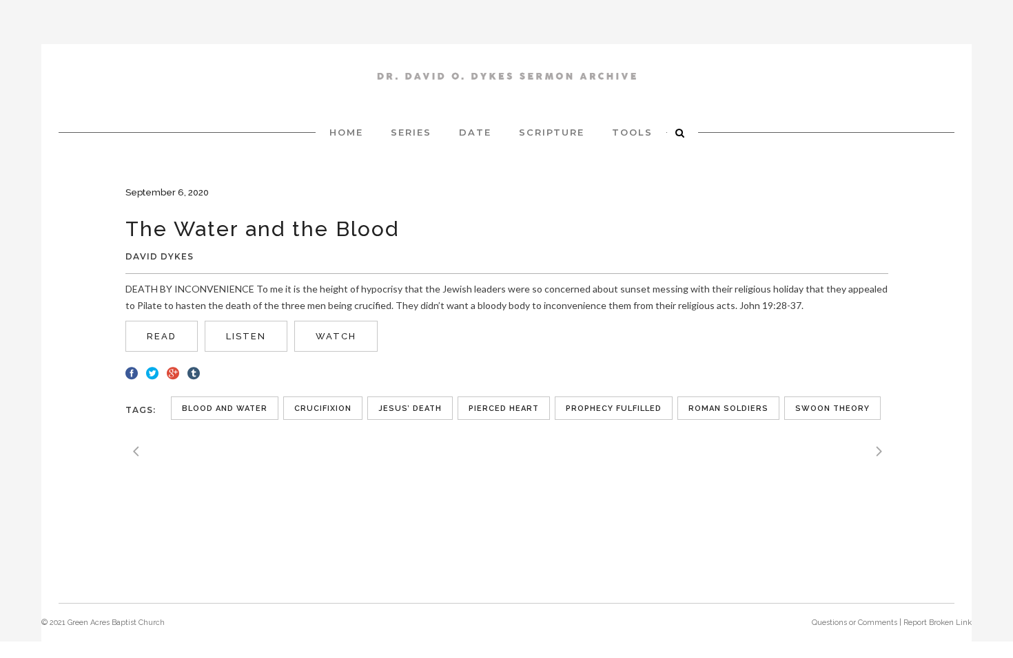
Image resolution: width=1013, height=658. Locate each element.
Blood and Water (224, 408)
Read (161, 336)
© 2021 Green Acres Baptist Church (103, 622)
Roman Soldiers (728, 408)
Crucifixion (322, 408)
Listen (246, 336)
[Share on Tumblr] (193, 371)
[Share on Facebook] (131, 371)
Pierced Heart (504, 408)
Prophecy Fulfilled (614, 408)
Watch (336, 336)
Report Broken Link (937, 622)
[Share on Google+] (173, 371)
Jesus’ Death (410, 408)
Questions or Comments (854, 622)
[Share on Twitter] (152, 371)
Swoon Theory (832, 408)
